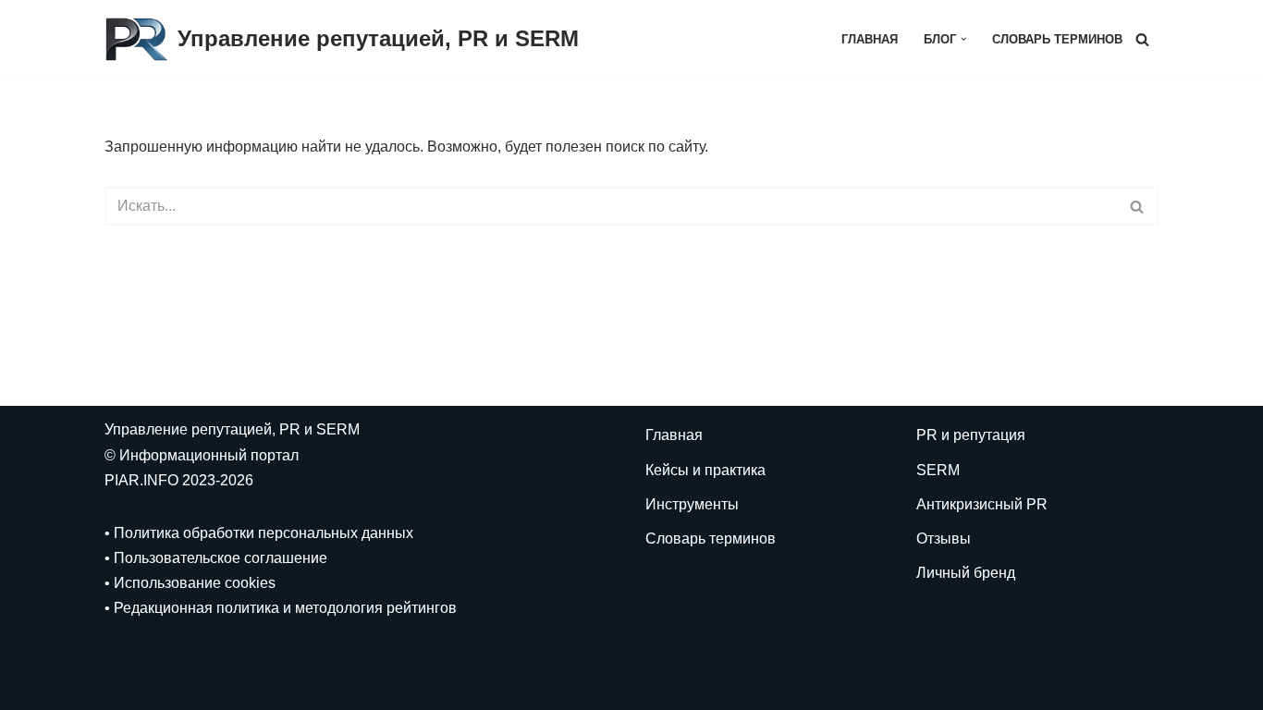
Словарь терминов (1057, 39)
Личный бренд (965, 573)
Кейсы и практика (705, 470)
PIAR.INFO (143, 480)
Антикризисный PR (982, 504)
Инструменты (692, 504)
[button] (963, 39)
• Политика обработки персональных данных (258, 533)
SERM (938, 470)
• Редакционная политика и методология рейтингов (280, 608)
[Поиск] (1142, 39)
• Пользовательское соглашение (215, 558)
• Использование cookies (190, 583)
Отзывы (943, 538)
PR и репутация (970, 435)
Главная (869, 39)
